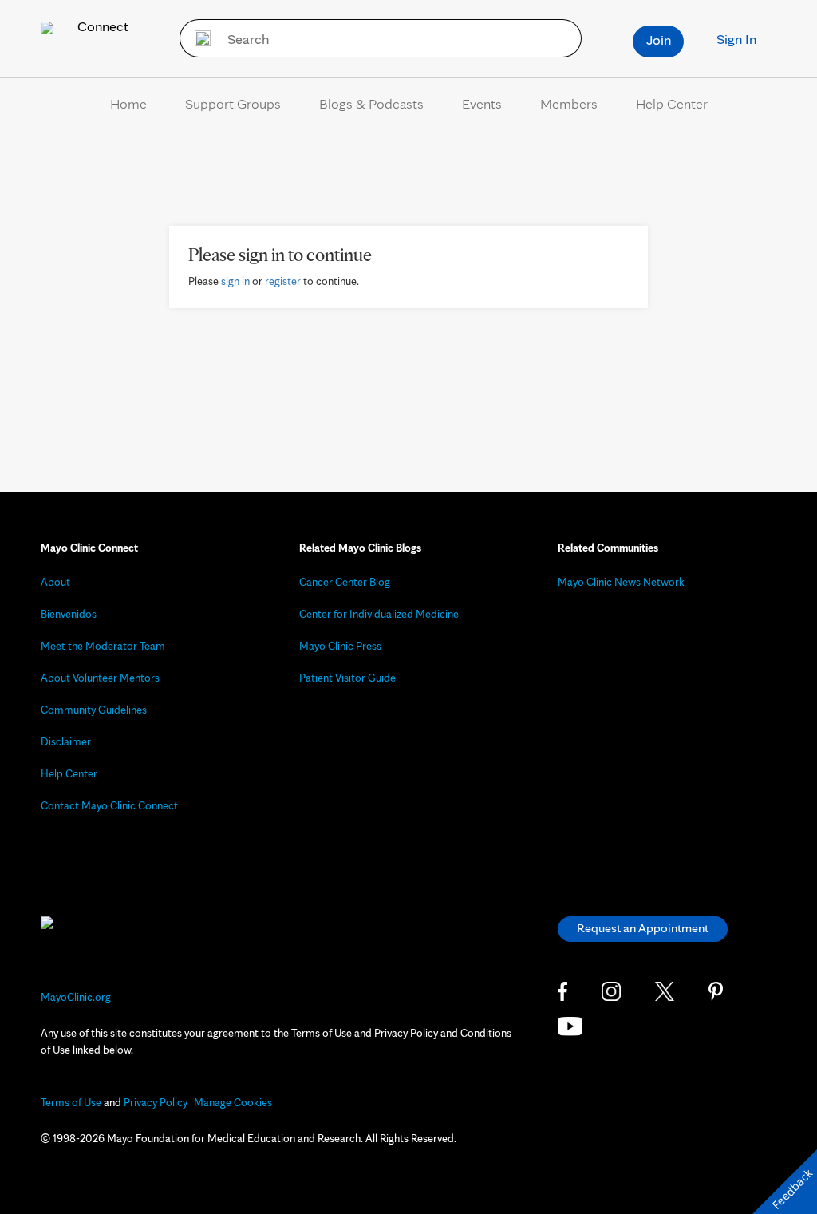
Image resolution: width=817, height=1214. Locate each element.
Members (569, 103)
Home (128, 103)
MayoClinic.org (76, 997)
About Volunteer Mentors (100, 677)
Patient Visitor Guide (347, 677)
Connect (101, 26)
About (55, 581)
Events (482, 103)
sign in (235, 281)
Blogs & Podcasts (371, 103)
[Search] (197, 38)
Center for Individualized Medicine (379, 613)
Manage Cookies (233, 1102)
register (283, 281)
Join (658, 39)
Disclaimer (66, 741)
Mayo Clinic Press (340, 645)
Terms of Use (71, 1102)
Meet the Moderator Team (103, 645)
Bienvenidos (69, 613)
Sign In (736, 38)
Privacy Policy (155, 1102)
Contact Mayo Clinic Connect (109, 805)
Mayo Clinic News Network (621, 581)
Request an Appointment (642, 927)
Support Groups (233, 103)
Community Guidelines (94, 709)
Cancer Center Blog (344, 581)
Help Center (672, 103)
